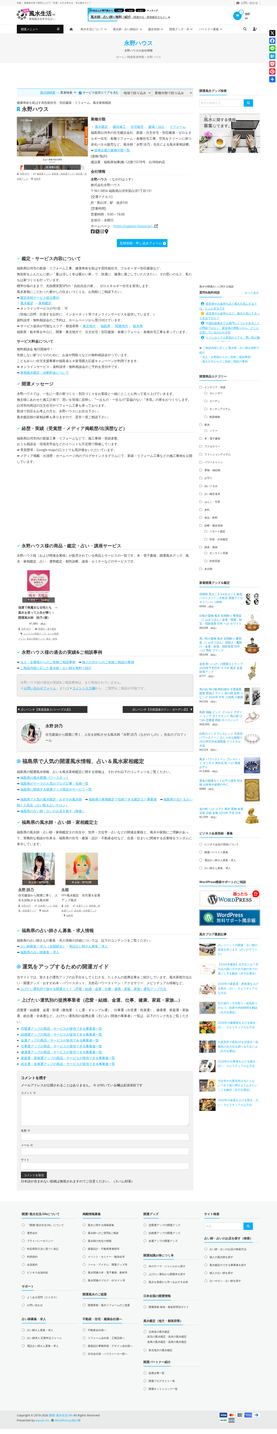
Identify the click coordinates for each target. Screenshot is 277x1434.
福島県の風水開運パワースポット (44, 777)
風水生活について (92, 29)
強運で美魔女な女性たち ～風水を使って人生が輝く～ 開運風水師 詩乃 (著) (38, 612)
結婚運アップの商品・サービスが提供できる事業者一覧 (61, 1034)
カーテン (214, 401)
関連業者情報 (135, 57)
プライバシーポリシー (40, 1241)
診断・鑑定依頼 (213, 525)
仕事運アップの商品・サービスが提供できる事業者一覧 (61, 1046)
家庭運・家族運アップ (63, 173)
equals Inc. (42, 1420)
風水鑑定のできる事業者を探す (227, 1265)
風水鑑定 (101, 126)
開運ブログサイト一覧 (162, 1381)
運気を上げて (44, 2)
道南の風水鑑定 (177, 1342)
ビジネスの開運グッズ (35, 633)
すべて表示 (252, 293)
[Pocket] (272, 64)
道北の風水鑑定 (156, 1336)
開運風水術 (29, 2)
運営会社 (32, 1233)
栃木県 (138, 326)
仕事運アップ (45, 905)
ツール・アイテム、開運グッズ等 (107, 1264)
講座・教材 (211, 547)
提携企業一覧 (156, 1373)
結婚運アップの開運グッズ (164, 1233)
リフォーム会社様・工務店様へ (106, 1338)
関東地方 (121, 326)
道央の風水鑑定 (177, 1336)
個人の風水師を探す (221, 1257)
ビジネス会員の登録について (221, 844)
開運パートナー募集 (216, 852)
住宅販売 (137, 126)
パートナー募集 (209, 29)
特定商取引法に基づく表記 (43, 1249)
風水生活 (42, 13)
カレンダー (216, 393)
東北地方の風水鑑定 (160, 1350)
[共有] (272, 79)
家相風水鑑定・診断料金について (44, 372)
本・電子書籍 (212, 438)
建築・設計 (156, 126)
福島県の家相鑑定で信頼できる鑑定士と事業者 (123, 799)
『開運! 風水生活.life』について (45, 1225)
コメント (28, 1093)
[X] (272, 33)
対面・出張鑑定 (218, 539)
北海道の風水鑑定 (159, 1331)
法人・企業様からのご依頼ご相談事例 (47, 662)
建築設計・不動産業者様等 (103, 1249)
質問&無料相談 (209, 292)
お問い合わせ (35, 1305)
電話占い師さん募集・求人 (88, 946)
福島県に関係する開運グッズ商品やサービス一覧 (56, 789)
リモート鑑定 (217, 531)
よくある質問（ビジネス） (43, 1297)
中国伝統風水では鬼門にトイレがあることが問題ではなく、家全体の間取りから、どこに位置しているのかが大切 (229, 327)
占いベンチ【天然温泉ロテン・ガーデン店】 (160, 709)
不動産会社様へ (97, 1330)
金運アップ (81, 905)
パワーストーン (213, 462)
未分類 (208, 569)
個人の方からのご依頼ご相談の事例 (108, 662)
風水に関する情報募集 (101, 1225)
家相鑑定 (45, 303)
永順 (65, 889)
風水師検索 (47, 92)
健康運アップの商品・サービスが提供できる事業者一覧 (61, 1052)
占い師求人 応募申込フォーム (44, 1338)
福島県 (37, 178)
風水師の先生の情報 (100, 1241)
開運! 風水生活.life (61, 1415)
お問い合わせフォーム (40, 688)
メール (27, 1145)
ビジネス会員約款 (37, 1272)
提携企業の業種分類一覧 (112, 150)
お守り (208, 478)
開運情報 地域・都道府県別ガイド (169, 1307)
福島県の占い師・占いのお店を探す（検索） (52, 811)
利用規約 (32, 1256)
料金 (35, 341)
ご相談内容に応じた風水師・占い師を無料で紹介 (56, 668)
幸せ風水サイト (83, 2)
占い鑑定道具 (212, 494)
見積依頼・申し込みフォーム (141, 243)
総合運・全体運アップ (85, 910)
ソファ (213, 430)
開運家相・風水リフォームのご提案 (109, 1305)
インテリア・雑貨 (214, 387)
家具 (207, 425)
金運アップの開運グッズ (163, 1241)
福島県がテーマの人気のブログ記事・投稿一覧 (54, 783)
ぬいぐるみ (211, 486)
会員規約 (32, 1264)
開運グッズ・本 (179, 29)
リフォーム (178, 126)
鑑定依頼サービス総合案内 (39, 297)
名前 (25, 1130)
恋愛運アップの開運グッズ (164, 1225)
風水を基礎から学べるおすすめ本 (168, 1282)
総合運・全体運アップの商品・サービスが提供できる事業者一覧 (68, 1064)
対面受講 (214, 561)
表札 (207, 509)
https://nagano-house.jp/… (134, 226)
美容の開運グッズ (35, 638)
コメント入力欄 (83, 688)
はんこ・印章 (212, 502)
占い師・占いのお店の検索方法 (227, 1249)
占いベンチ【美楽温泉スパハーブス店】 (46, 709)
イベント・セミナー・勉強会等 (106, 1256)
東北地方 (89, 326)
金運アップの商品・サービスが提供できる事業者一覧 (60, 1040)
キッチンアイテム (220, 409)
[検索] (248, 103)
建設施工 (119, 126)
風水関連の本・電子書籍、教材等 (107, 1272)
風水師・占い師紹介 (125, 29)
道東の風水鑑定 (156, 1342)
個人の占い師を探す (221, 1273)
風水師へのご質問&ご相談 (103, 1233)
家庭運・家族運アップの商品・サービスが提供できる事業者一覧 (68, 1058)
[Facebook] (272, 41)
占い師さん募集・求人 (217, 868)
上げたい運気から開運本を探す (167, 1274)
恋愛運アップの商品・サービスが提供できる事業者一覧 (61, 1028)
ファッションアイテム (217, 454)
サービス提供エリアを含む (101, 92)
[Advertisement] (138, 75)
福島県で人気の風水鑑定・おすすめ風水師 (51, 799)
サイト (25, 1160)
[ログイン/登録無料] (255, 29)
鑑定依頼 (154, 29)
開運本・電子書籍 (47, 628)
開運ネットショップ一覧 (163, 1389)
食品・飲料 (211, 517)
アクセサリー (212, 446)
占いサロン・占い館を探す (225, 1281)
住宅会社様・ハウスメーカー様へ (107, 1354)
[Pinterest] (272, 71)
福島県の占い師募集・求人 (39, 952)
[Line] (272, 48)
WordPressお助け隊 (68, 1420)
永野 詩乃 (24, 173)
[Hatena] (272, 56)
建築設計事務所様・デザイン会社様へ (110, 1346)
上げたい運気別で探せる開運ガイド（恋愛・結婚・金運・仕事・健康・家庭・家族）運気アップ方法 (93, 989)
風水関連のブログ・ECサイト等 (106, 1280)
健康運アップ (43, 173)
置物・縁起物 (212, 470)
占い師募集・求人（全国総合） (43, 946)
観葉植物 (214, 417)
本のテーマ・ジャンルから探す (167, 1266)
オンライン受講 (218, 553)
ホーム (120, 57)
